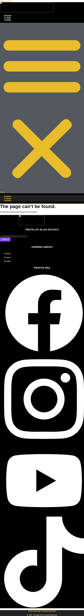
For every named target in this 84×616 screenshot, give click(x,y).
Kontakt (7, 20)
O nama (7, 18)
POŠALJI (5, 239)
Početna (7, 15)
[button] (42, 108)
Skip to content (6, 1)
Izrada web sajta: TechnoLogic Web (42, 611)
